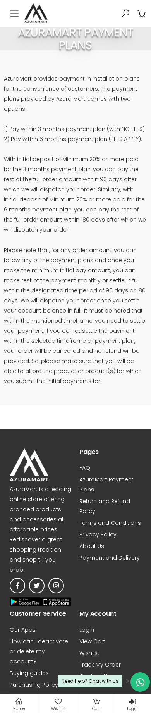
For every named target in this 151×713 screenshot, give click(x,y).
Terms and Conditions (110, 523)
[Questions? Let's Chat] (140, 682)
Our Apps (23, 630)
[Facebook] (17, 585)
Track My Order (100, 664)
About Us (91, 546)
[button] (125, 13)
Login (86, 630)
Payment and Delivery (109, 558)
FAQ (84, 468)
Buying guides (29, 673)
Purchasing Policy (34, 685)
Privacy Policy (98, 534)
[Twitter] (37, 585)
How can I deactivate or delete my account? (39, 651)
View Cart (92, 641)
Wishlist (89, 653)
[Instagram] (56, 585)
